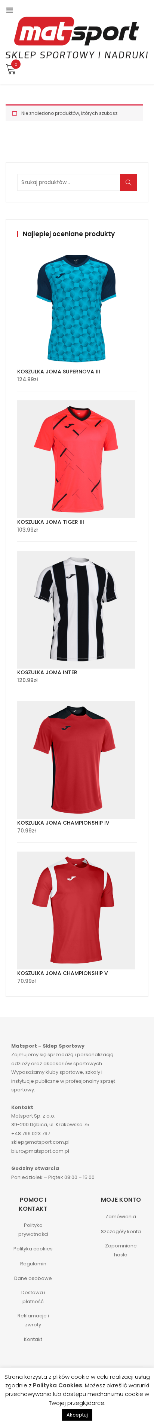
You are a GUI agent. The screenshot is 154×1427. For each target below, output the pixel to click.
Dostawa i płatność (33, 1297)
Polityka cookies (33, 1248)
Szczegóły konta (121, 1231)
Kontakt (33, 1339)
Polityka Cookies (57, 1385)
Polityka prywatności (33, 1229)
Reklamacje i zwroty (33, 1320)
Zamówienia (120, 1216)
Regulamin (33, 1263)
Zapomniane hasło (121, 1250)
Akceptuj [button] (77, 1414)
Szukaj (131, 186)
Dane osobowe (33, 1278)
